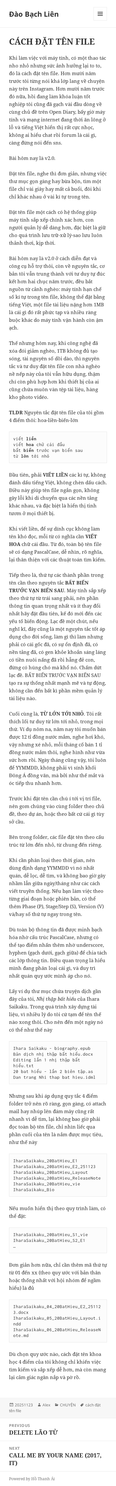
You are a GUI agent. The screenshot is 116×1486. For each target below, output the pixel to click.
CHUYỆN (68, 1405)
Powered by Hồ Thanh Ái (32, 1479)
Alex (46, 1405)
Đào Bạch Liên (34, 14)
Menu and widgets (100, 20)
